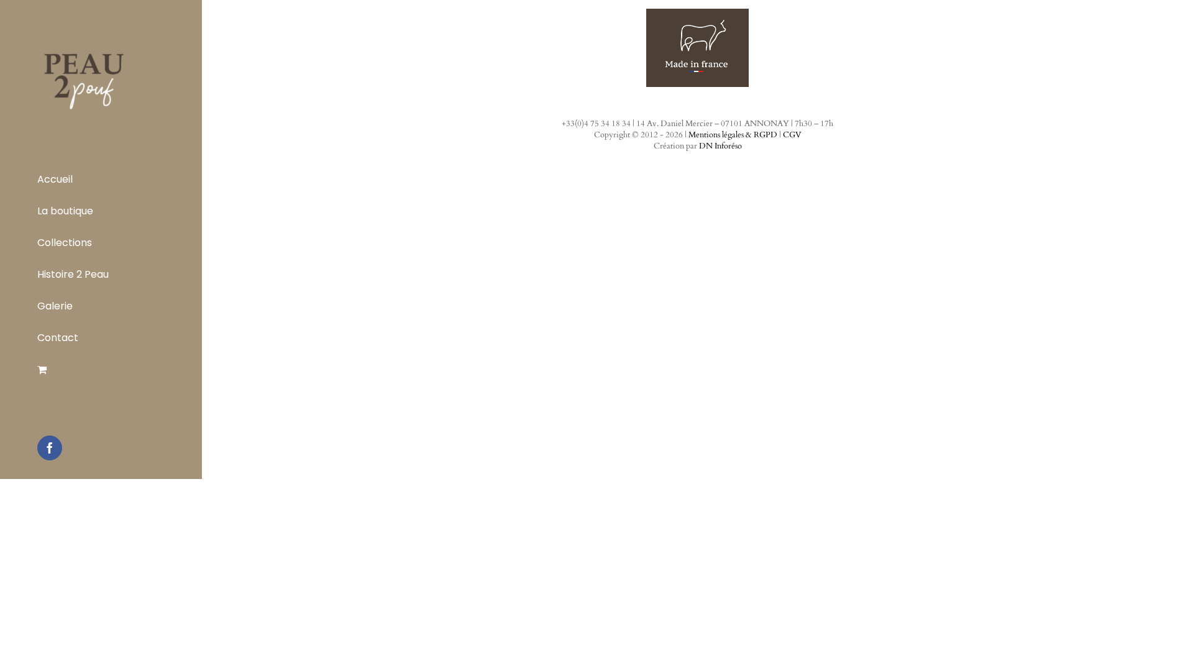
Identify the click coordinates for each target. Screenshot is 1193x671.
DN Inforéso (720, 146)
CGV (792, 134)
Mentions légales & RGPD (732, 134)
